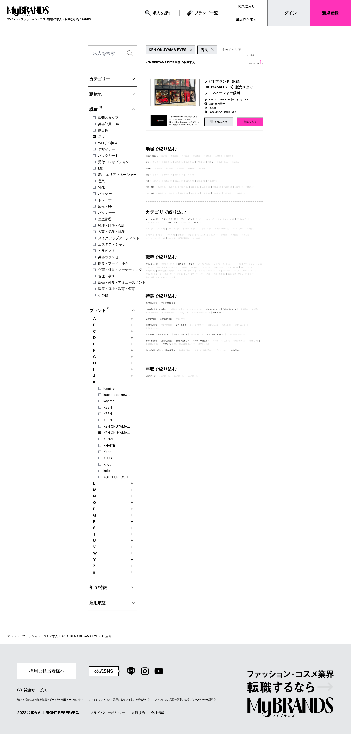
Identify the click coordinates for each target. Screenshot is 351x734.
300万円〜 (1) (151, 376)
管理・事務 (106, 276)
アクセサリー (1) (171, 222)
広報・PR (105, 206)
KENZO (108, 439)
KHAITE (109, 445)
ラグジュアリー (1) (169, 219)
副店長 (103, 130)
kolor (107, 471)
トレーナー (106, 200)
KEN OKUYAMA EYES (117, 433)
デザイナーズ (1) (185, 219)
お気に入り (246, 6)
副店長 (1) (181, 264)
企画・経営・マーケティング (120, 270)
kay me (108, 401)
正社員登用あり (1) (168, 303)
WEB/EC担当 (108, 143)
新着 (252, 55)
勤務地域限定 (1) (166, 319)
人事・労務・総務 (111, 232)
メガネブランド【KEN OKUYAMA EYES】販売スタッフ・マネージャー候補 (228, 87)
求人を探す (162, 12)
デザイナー (106, 149)
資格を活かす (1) (229, 309)
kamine (108, 388)
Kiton (107, 452)
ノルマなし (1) (183, 312)
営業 (101, 181)
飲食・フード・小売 (113, 263)
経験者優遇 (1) (170, 350)
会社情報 (158, 713)
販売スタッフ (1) (152, 264)
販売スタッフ (108, 117)
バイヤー (105, 194)
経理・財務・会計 (111, 225)
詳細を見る (250, 121)
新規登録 (330, 12)
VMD (102, 187)
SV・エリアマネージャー (117, 175)
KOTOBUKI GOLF (116, 477)
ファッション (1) (152, 219)
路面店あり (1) (218, 312)
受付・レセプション (113, 162)
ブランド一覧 (206, 12)
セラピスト (106, 251)
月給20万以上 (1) (164, 334)
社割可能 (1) (166, 344)
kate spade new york (117, 395)
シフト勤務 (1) (181, 325)
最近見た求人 (246, 19)
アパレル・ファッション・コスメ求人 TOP (36, 636)
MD (100, 168)
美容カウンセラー (111, 257)
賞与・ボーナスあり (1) (215, 334)
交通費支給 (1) (166, 341)
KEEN (107, 407)
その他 (103, 295)
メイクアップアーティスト (119, 238)
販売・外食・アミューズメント (122, 282)
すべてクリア (231, 50)
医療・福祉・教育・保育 (116, 289)
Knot (107, 464)
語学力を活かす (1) (213, 309)
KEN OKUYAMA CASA (117, 426)
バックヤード (108, 156)
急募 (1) (164, 309)
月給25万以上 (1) (180, 334)
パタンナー (106, 213)
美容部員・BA (108, 124)
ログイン (288, 12)
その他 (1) (197, 222)
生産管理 (104, 219)
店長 (101, 137)
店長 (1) (191, 264)
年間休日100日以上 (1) (201, 341)
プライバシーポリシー (107, 713)
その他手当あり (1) (182, 341)
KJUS (107, 458)
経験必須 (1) (235, 350)
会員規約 (138, 713)
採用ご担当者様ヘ (47, 671)
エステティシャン (112, 244)
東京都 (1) (212, 162)
